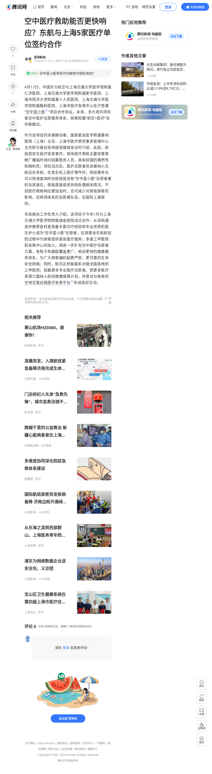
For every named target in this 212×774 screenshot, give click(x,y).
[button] (176, 36)
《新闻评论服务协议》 (80, 626)
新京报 (28, 412)
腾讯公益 (53, 749)
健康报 (28, 478)
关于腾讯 (30, 743)
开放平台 (88, 743)
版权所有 (73, 760)
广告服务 (100, 743)
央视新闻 (30, 345)
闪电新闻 (30, 512)
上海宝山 (30, 612)
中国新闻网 (31, 445)
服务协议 (62, 743)
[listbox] (67, 464)
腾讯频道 (80, 749)
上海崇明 (30, 545)
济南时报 (30, 378)
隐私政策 (75, 743)
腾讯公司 (63, 760)
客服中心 (93, 749)
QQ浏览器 (66, 749)
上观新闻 (30, 578)
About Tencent (46, 743)
